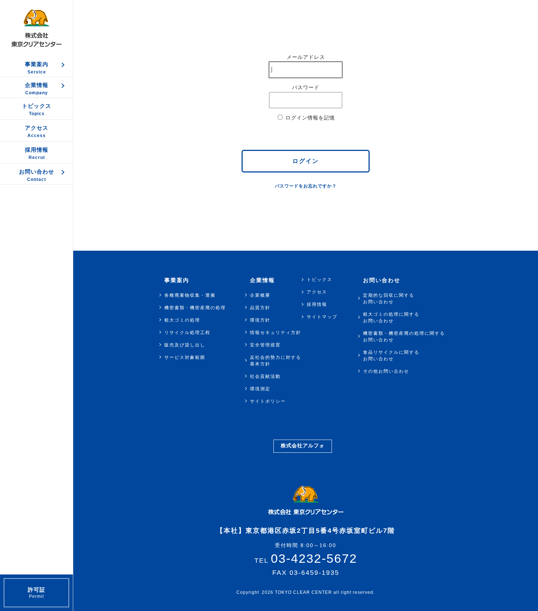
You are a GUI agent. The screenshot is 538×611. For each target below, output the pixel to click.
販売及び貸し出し (184, 345)
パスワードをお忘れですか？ (306, 186)
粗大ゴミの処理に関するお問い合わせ (391, 317)
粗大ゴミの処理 (182, 320)
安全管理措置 (265, 345)
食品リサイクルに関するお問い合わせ (391, 355)
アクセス (317, 292)
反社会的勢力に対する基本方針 (275, 361)
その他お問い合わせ (386, 371)
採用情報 (317, 304)
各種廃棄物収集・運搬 (190, 295)
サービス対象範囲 (184, 357)
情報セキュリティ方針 (275, 332)
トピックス (319, 279)
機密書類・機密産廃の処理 (195, 307)
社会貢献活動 (265, 376)
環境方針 (260, 320)
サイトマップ (322, 316)
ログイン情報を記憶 (309, 118)
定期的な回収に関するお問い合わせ (388, 298)
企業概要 (260, 295)
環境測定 (260, 388)
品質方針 (260, 307)
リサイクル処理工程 (187, 332)
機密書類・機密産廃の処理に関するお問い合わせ (404, 336)
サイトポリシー (268, 401)
